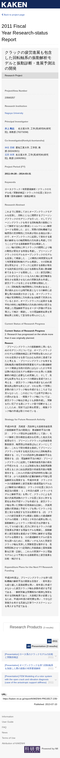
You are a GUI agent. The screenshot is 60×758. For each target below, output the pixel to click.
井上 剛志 (9, 128)
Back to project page (14, 14)
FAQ (4, 727)
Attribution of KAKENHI (13, 743)
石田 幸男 (9, 154)
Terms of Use (8, 738)
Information (7, 716)
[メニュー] (56, 4)
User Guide (7, 722)
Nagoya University (14, 113)
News (5, 732)
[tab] (31, 627)
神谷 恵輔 (9, 147)
